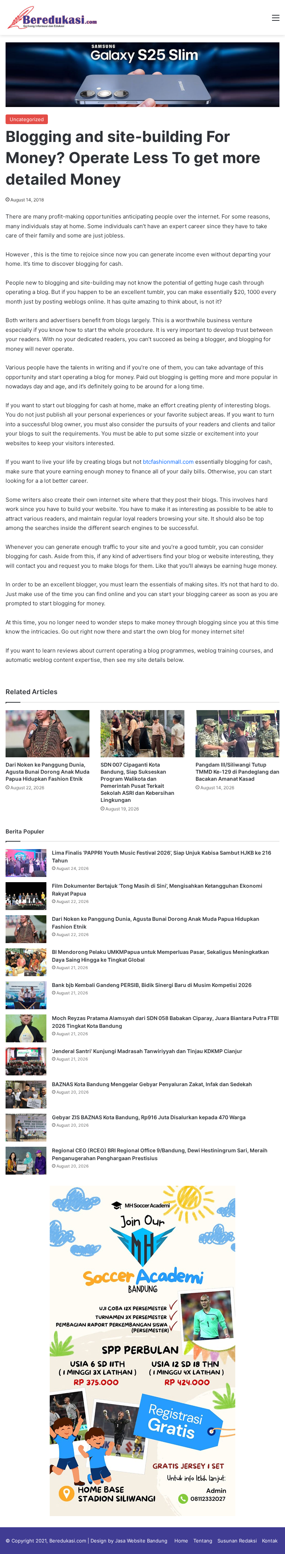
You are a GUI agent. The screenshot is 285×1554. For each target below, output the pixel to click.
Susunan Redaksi (237, 1541)
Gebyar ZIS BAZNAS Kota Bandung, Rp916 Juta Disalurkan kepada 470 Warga (149, 1117)
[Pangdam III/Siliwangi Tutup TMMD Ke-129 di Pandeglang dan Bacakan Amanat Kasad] (237, 733)
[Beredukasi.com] (52, 17)
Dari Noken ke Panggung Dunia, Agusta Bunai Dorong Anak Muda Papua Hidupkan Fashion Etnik (47, 771)
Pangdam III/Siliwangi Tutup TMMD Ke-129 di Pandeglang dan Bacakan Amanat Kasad (237, 771)
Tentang (202, 1541)
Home (181, 1541)
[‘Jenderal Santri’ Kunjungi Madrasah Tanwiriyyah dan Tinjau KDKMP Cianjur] (26, 1061)
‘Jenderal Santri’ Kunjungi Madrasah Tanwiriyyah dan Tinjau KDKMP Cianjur (147, 1051)
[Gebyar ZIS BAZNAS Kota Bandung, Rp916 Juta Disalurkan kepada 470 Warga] (26, 1128)
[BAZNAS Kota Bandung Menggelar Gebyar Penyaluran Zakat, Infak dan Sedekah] (26, 1094)
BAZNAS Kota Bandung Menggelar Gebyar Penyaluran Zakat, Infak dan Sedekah (152, 1084)
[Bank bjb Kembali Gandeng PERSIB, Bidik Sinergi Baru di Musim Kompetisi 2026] (26, 995)
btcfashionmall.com (168, 461)
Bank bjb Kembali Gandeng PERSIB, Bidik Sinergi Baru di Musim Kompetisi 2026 (152, 985)
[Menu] (275, 20)
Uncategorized (27, 119)
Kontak (270, 1541)
